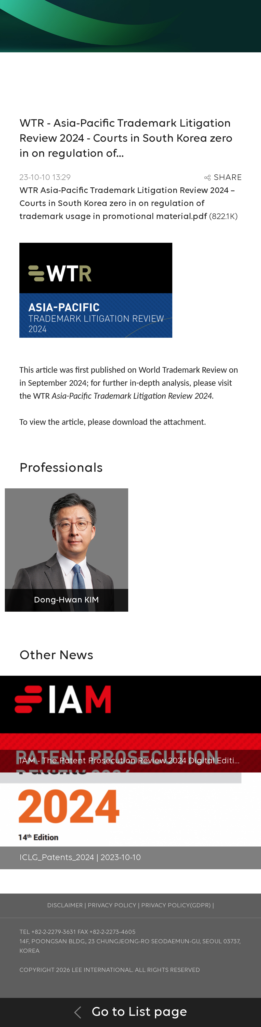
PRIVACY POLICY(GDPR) (176, 906)
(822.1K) (128, 203)
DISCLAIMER (65, 906)
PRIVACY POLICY (112, 906)
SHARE (228, 177)
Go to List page (137, 1012)
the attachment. (178, 422)
